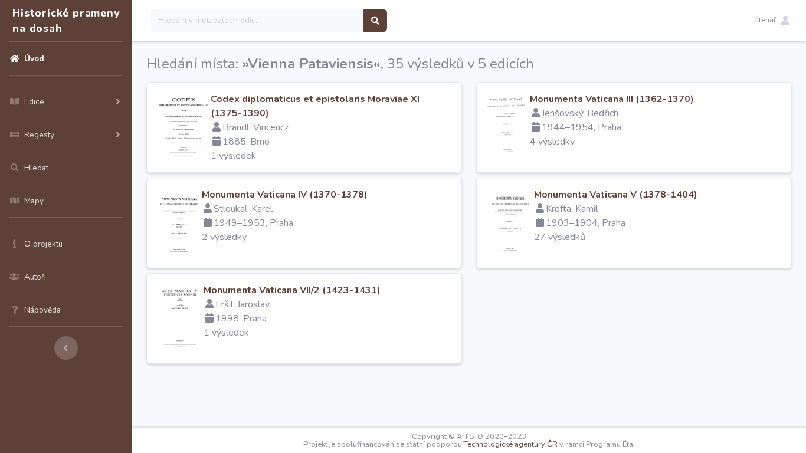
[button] (772, 20)
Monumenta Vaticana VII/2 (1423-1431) (292, 290)
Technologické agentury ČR (511, 444)
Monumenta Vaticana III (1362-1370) (612, 99)
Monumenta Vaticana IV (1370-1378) (285, 194)
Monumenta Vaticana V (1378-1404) (615, 194)
